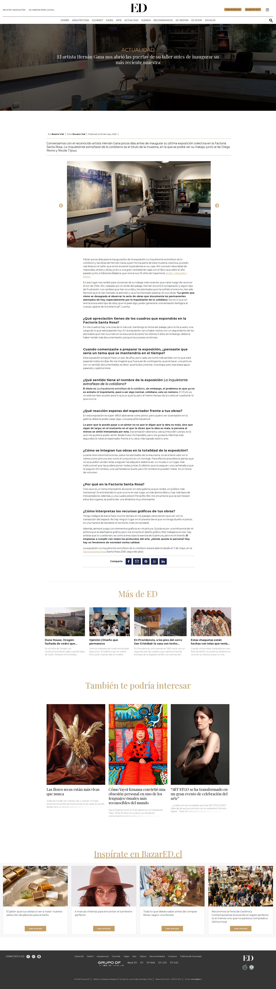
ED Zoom (196, 20)
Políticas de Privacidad (190, 956)
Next (216, 204)
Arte (119, 20)
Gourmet (97, 20)
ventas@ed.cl (196, 979)
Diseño (65, 20)
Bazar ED (132, 962)
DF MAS (151, 962)
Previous (60, 204)
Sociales (210, 20)
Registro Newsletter (14, 10)
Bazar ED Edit (253, 9)
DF (141, 962)
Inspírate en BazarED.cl (138, 853)
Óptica (143, 956)
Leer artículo (35, 928)
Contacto (172, 956)
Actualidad (131, 20)
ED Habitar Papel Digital (41, 10)
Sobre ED (79, 956)
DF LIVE (162, 962)
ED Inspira (182, 20)
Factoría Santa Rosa (94, 551)
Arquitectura (80, 20)
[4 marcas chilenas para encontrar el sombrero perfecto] (103, 886)
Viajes (109, 20)
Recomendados (163, 20)
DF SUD (174, 962)
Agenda (146, 20)
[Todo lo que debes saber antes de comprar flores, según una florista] (172, 886)
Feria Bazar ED (233, 9)
